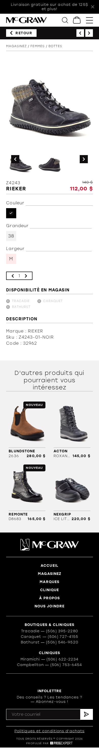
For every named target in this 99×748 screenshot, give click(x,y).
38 (11, 236)
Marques (50, 582)
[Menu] (89, 20)
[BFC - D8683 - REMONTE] (27, 493)
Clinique (49, 590)
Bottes (55, 46)
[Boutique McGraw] (26, 20)
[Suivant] (89, 33)
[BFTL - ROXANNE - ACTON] (72, 430)
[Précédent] (80, 33)
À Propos (49, 598)
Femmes (37, 46)
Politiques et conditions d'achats (49, 731)
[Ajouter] (26, 275)
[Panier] (77, 20)
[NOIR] (11, 213)
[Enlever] (13, 275)
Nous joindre (49, 606)
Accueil (49, 565)
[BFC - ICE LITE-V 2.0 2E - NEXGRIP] (72, 493)
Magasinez (16, 46)
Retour (23, 33)
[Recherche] (65, 20)
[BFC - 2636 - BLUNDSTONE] (27, 430)
